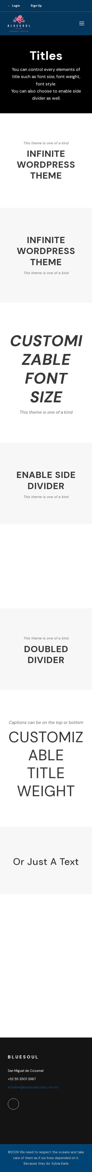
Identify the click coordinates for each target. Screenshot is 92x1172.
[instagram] (83, 6)
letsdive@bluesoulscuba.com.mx (33, 1087)
